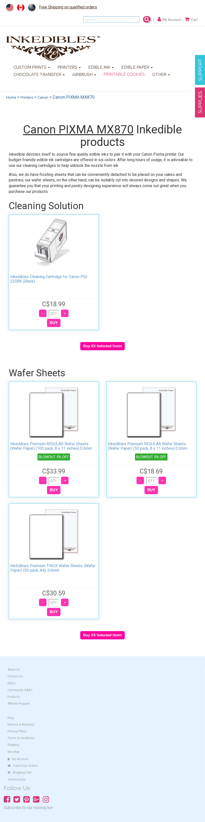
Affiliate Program (19, 703)
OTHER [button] (160, 74)
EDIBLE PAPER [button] (135, 67)
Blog (11, 718)
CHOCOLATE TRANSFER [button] (38, 74)
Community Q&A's (20, 690)
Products (14, 697)
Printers (26, 97)
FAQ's (12, 683)
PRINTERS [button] (68, 67)
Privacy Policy (17, 731)
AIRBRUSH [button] (83, 74)
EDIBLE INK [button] (99, 67)
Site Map (13, 752)
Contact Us (15, 676)
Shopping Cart (22, 772)
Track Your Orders (25, 766)
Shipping (13, 745)
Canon (43, 97)
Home (11, 97)
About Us (14, 669)
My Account (20, 759)
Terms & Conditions (21, 738)
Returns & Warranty (21, 724)
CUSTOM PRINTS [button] (31, 67)
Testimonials (17, 779)
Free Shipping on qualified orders (68, 7)
